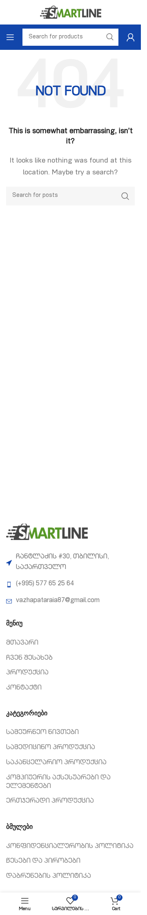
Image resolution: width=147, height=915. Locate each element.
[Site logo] (70, 12)
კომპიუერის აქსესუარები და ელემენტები (58, 782)
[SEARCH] (125, 196)
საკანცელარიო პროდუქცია (56, 763)
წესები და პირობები (43, 861)
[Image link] (47, 532)
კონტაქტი (24, 688)
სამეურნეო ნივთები (42, 733)
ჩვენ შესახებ (29, 658)
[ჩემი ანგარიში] (130, 37)
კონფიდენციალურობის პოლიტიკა (70, 847)
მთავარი (22, 643)
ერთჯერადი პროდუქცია (50, 801)
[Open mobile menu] (10, 37)
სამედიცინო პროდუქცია (50, 748)
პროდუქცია (27, 673)
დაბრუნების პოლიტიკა (48, 876)
